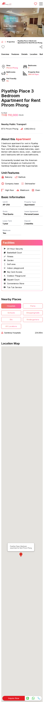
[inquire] (27, 698)
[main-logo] (6, 4)
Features (15, 54)
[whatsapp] (33, 698)
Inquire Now (13, 698)
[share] (41, 47)
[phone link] (39, 698)
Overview (5, 54)
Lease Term (7, 221)
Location (33, 54)
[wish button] (35, 4)
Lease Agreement (31, 211)
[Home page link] (2, 42)
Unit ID (5, 202)
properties (11, 42)
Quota (5, 211)
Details (24, 54)
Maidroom (6, 230)
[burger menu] (41, 4)
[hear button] (3, 47)
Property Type (30, 202)
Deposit (27, 221)
